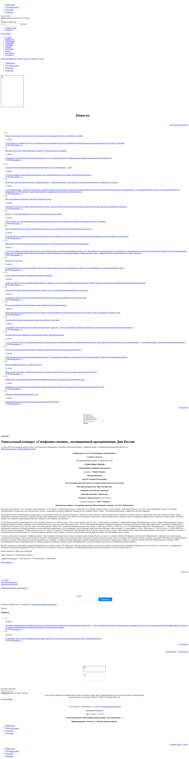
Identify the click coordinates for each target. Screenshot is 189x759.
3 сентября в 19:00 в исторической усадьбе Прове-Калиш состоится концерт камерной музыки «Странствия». (46, 298)
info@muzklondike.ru (8, 59)
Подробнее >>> (17, 145)
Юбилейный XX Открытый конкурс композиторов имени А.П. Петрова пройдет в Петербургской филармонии (47, 244)
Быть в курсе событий (19, 693)
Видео (7, 51)
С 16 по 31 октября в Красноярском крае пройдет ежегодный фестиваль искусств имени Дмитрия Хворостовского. (48, 175)
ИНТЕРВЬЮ (10, 41)
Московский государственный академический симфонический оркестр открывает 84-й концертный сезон (45, 379)
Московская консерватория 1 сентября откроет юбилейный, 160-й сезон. (32, 402)
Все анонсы (183, 644)
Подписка (9, 30)
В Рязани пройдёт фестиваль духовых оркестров (23, 365)
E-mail (79, 596)
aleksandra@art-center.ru (94, 710)
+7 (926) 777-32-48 (36, 59)
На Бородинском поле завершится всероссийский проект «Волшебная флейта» (34, 335)
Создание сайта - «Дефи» (178, 744)
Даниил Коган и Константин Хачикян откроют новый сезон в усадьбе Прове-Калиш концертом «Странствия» (46, 290)
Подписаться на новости (179, 125)
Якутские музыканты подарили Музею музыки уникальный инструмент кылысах (36, 305)
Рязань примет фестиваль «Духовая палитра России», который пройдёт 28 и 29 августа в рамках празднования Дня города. (51, 372)
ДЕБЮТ (8, 47)
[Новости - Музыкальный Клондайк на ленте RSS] (183, 652)
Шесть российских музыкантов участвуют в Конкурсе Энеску (28, 199)
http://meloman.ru (7, 562)
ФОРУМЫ (9, 49)
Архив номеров (7, 699)
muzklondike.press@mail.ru (111, 707)
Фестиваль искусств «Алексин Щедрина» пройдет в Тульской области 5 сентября (35, 151)
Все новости (183, 407)
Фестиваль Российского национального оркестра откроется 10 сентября (32, 320)
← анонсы (5, 580)
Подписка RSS (171, 652)
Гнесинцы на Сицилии (13, 261)
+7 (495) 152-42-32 (23, 59)
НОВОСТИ (9, 39)
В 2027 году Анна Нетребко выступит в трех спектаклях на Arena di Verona (33, 214)
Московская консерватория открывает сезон (21, 394)
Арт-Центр (9, 55)
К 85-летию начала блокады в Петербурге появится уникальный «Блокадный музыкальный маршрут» (43, 350)
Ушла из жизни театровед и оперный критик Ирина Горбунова (28, 275)
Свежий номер (10, 28)
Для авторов (9, 53)
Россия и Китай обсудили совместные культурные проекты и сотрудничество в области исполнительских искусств (48, 229)
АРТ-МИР (9, 45)
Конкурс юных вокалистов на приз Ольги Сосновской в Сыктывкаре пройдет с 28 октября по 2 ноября (44, 136)
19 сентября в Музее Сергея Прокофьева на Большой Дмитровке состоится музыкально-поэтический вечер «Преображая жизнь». (53, 638)
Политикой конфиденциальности (44, 604)
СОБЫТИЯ (9, 43)
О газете (8, 37)
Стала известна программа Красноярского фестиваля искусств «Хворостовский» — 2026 (38, 167)
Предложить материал (9, 582)
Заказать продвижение (9, 584)
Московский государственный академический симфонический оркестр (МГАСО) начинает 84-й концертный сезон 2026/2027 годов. (54, 387)
